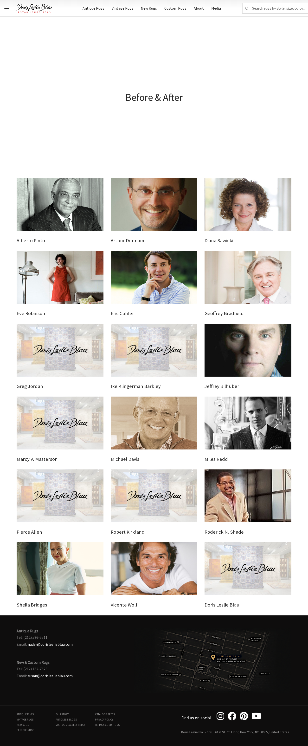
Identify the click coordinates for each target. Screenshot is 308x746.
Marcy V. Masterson (37, 459)
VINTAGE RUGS (25, 719)
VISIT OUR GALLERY (66, 725)
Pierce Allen (29, 532)
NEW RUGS (23, 725)
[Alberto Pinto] (60, 204)
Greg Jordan (30, 386)
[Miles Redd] (248, 422)
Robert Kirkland (128, 532)
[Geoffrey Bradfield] (248, 276)
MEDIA (81, 725)
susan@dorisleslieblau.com (50, 675)
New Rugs (149, 8)
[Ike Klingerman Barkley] (154, 349)
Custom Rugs (175, 8)
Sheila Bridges (32, 605)
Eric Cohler (122, 313)
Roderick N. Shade (224, 532)
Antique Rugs (93, 8)
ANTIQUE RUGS (25, 714)
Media (216, 8)
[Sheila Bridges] (60, 568)
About (199, 8)
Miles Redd (216, 459)
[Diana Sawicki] (248, 204)
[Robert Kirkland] (154, 495)
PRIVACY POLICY (104, 719)
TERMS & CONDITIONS (107, 725)
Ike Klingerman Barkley (136, 386)
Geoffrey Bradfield (224, 313)
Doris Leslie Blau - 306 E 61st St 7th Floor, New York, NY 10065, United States (235, 732)
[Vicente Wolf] (154, 568)
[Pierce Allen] (60, 495)
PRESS (111, 714)
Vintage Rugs (122, 8)
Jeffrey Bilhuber (222, 386)
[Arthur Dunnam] (154, 204)
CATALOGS (101, 714)
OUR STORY (62, 714)
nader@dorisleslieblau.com (50, 644)
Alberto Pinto (31, 240)
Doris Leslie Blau (222, 605)
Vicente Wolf (124, 605)
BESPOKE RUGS (25, 730)
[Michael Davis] (154, 422)
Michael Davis (125, 459)
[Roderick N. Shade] (248, 495)
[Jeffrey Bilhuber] (248, 349)
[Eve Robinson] (60, 276)
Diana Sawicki (219, 240)
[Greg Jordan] (60, 349)
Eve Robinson (31, 313)
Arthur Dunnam (127, 240)
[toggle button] (7, 8)
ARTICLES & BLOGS (66, 719)
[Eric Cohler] (154, 276)
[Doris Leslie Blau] (248, 568)
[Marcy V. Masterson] (60, 422)
